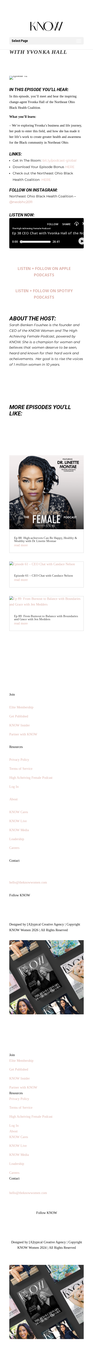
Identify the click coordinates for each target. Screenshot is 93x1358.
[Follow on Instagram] (13, 909)
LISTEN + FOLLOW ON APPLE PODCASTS (44, 272)
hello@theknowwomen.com (28, 882)
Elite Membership (21, 707)
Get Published (18, 716)
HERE (69, 167)
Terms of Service (20, 768)
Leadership (16, 839)
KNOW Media (19, 830)
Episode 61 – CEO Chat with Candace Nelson (43, 575)
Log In (14, 786)
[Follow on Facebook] (22, 909)
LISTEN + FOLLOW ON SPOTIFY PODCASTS (44, 294)
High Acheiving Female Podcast (30, 777)
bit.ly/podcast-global (59, 160)
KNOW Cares (18, 812)
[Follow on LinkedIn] (32, 909)
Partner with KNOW (23, 734)
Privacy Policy (19, 759)
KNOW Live (18, 821)
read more (21, 545)
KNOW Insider (19, 725)
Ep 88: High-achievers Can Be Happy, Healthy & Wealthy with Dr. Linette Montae (45, 539)
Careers (14, 848)
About (13, 799)
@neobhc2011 (20, 202)
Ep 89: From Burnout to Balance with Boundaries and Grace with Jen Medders (46, 617)
